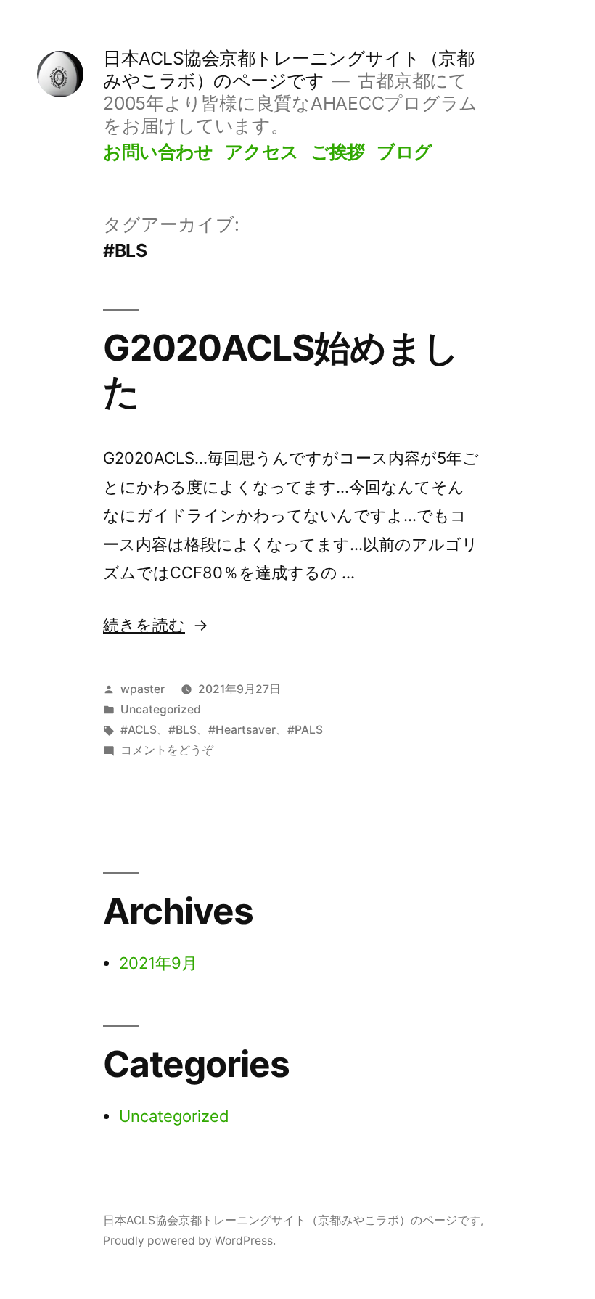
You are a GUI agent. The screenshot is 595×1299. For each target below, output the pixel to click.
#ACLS (138, 730)
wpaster (142, 689)
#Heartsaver (242, 730)
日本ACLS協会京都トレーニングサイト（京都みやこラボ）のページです (288, 69)
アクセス (262, 152)
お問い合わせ (158, 152)
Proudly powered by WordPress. (189, 1240)
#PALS (305, 730)
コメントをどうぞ (166, 750)
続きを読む (151, 624)
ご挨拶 (338, 152)
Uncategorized (160, 709)
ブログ (404, 152)
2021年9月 (158, 963)
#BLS (182, 730)
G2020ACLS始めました (281, 369)
